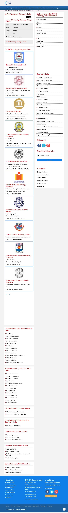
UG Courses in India (42, 91)
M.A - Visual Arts (10, 390)
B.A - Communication (11, 341)
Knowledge (56, 8)
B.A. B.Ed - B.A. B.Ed (11, 350)
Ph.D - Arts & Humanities (12, 451)
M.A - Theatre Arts (11, 388)
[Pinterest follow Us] (48, 145)
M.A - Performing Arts (12, 386)
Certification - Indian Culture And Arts (16, 414)
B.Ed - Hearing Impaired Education (15, 355)
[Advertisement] (19, 312)
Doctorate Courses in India (44, 86)
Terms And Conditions (16, 506)
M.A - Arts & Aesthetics (12, 374)
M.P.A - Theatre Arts (11, 398)
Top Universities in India (31, 499)
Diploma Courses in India (43, 83)
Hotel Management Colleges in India (33, 488)
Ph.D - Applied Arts (11, 449)
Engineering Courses (42, 107)
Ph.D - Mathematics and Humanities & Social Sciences (18, 454)
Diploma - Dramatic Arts (12, 437)
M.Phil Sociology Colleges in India (16, 42)
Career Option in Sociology (13, 467)
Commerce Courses (42, 99)
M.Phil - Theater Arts (11, 402)
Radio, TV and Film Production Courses (47, 127)
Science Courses (41, 129)
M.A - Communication (12, 378)
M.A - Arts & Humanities (12, 376)
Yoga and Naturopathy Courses (45, 135)
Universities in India (43, 175)
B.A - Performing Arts (11, 348)
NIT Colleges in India (30, 482)
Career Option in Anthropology (14, 470)
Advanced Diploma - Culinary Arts (15, 412)
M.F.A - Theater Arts (11, 395)
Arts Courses (40, 94)
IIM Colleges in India (30, 494)
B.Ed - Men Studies (11, 358)
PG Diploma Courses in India (44, 80)
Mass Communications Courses (45, 121)
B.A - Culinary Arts (11, 343)
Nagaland (39, 36)
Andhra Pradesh (41, 19)
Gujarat (39, 25)
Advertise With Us (51, 496)
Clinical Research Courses (44, 105)
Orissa (38, 38)
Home (7, 8)
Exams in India (28, 8)
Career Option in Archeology (13, 472)
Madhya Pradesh (41, 33)
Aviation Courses (41, 97)
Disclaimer (36, 506)
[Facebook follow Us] (39, 145)
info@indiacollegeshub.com (52, 482)
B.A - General (9, 346)
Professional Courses (42, 132)
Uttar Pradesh (40, 44)
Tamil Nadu (40, 41)
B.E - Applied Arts (10, 353)
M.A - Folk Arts (10, 381)
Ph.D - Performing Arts (12, 458)
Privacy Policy (27, 506)
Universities (50, 8)
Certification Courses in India (44, 77)
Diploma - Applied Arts (12, 435)
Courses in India (13, 10)
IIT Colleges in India (30, 485)
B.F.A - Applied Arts (11, 360)
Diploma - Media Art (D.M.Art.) (14, 440)
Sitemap (43, 506)
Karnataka (39, 30)
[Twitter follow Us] (44, 145)
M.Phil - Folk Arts (10, 400)
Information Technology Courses (45, 113)
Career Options (21, 8)
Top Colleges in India (30, 496)
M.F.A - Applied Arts (11, 393)
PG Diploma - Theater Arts (13, 425)
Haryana (39, 27)
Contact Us (49, 506)
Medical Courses (41, 124)
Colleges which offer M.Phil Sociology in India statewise (47, 15)
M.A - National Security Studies (14, 383)
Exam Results (35, 8)
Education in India (43, 8)
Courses (15, 8)
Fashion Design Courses (43, 110)
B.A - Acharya (9, 334)
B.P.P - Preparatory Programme (14, 362)
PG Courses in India (23, 10)
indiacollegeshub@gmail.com (53, 485)
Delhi (38, 22)
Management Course (42, 118)
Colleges (11, 8)
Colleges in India (42, 172)
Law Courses (40, 116)
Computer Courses (42, 102)
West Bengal (40, 46)
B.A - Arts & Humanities (12, 338)
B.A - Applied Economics (12, 336)
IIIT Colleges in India (30, 491)
